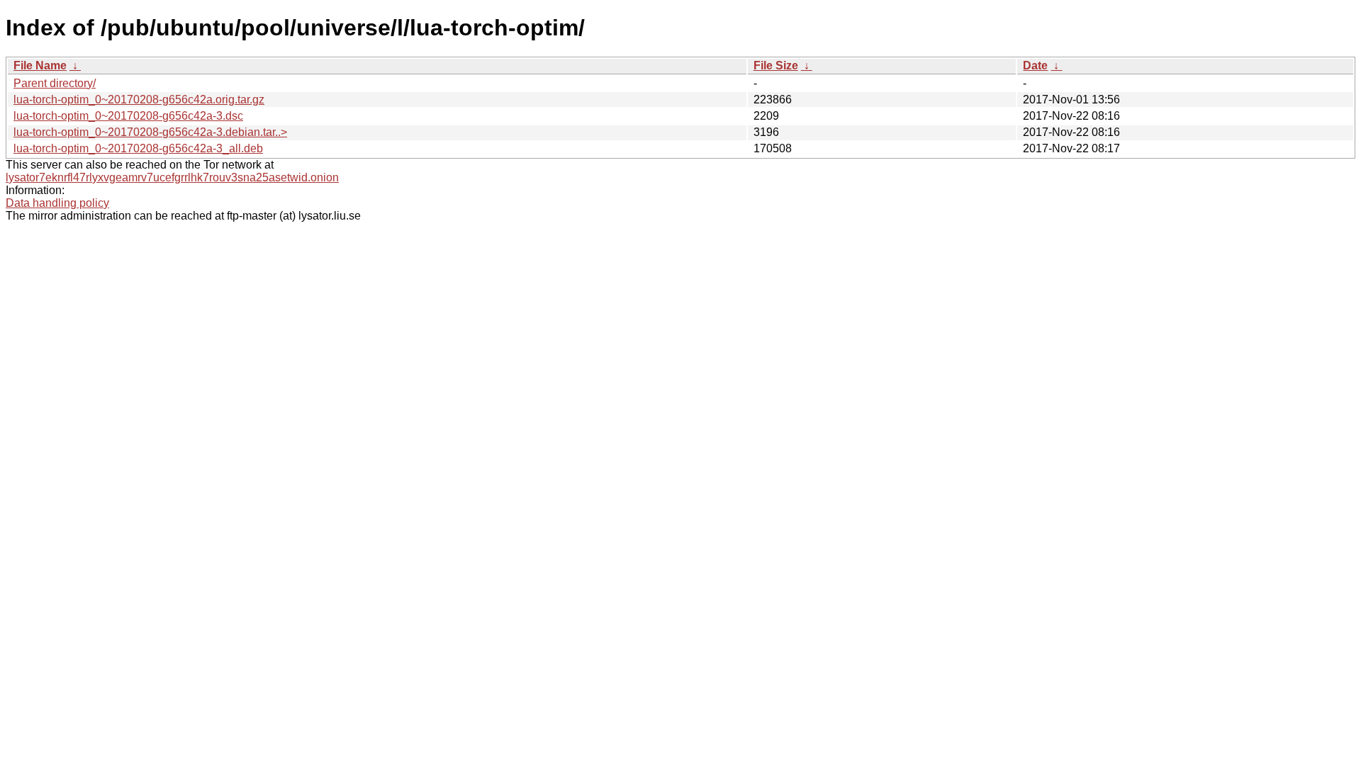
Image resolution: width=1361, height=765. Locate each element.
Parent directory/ (54, 83)
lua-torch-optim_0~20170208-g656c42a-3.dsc (128, 116)
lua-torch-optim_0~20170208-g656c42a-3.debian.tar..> (150, 132)
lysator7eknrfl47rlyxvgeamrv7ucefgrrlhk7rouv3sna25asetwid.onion (172, 177)
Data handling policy (57, 203)
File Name (40, 66)
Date (1035, 66)
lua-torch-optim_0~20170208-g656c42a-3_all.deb (138, 148)
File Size (776, 66)
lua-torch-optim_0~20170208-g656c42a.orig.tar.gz (138, 100)
